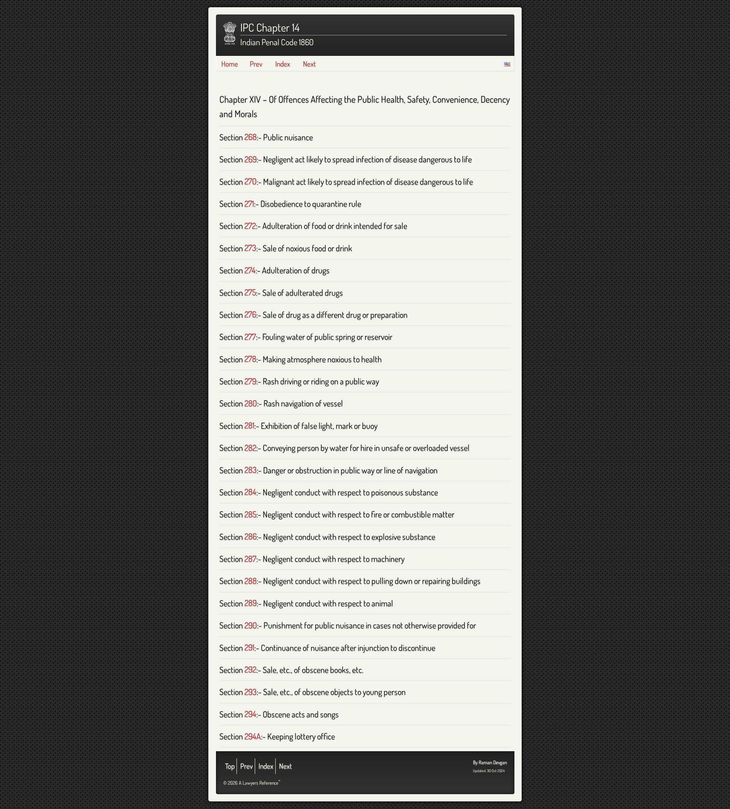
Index (282, 63)
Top (230, 766)
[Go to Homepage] (229, 33)
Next (309, 63)
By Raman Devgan (490, 762)
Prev (256, 63)
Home (229, 63)
